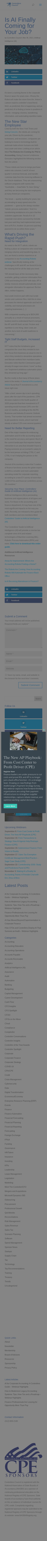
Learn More (10, 806)
